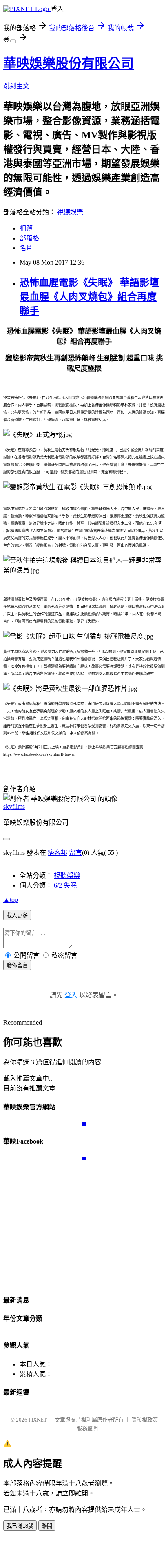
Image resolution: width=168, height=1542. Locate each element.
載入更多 (17, 915)
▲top (10, 899)
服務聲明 (87, 1428)
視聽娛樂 (70, 212)
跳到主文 (16, 85)
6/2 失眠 (65, 885)
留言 (75, 852)
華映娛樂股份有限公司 (68, 63)
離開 (47, 1526)
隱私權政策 (144, 1420)
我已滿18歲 (20, 1526)
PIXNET (38, 1420)
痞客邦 (57, 852)
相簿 (26, 228)
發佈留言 (17, 965)
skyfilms (14, 806)
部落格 (29, 238)
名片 (26, 248)
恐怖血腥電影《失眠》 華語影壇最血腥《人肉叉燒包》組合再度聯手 (89, 296)
